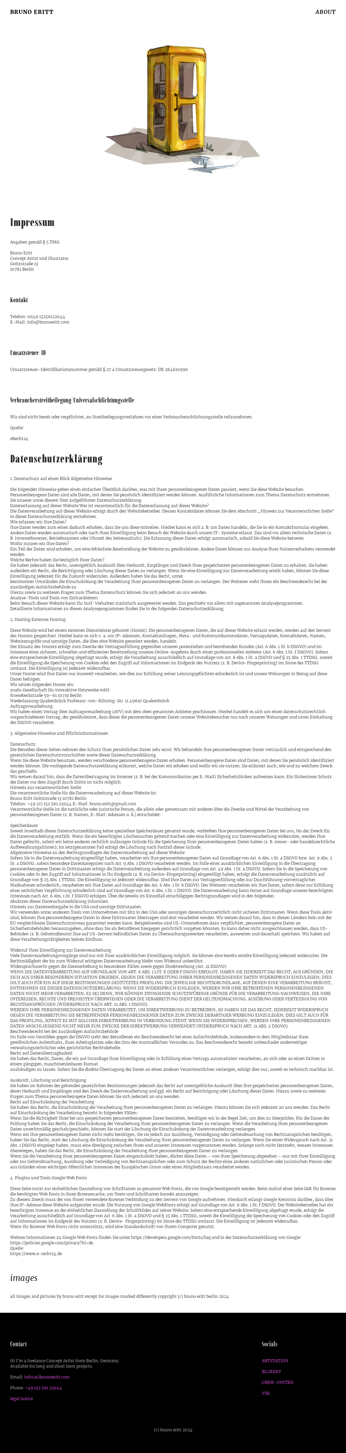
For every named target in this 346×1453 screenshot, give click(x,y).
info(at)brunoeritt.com (47, 1376)
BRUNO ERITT (32, 12)
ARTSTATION (275, 1360)
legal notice (21, 1398)
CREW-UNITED (277, 1382)
